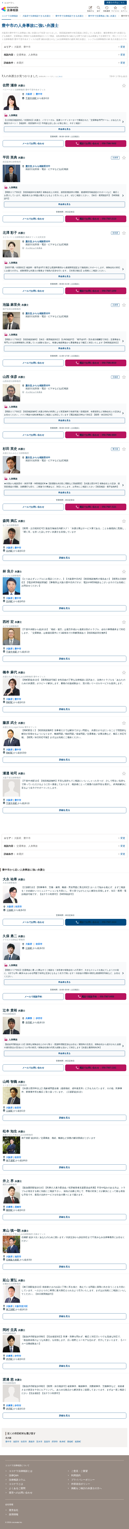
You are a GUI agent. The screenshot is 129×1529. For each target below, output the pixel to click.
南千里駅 (10, 1160)
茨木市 (39, 1441)
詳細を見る (64, 557)
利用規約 (76, 1475)
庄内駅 (9, 551)
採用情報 (13, 1514)
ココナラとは (16, 1484)
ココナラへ (9, 3)
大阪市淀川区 (21, 1306)
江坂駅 (10, 910)
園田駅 (9, 1210)
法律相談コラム (17, 1479)
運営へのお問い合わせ (20, 1492)
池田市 (18, 1256)
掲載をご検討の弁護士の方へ (86, 1488)
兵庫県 (29, 1018)
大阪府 (29, 94)
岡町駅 (9, 702)
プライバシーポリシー (83, 1479)
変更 (122, 46)
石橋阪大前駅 (13, 1259)
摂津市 (55, 1441)
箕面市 (47, 1441)
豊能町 (70, 1441)
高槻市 (32, 1441)
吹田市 (18, 906)
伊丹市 (39, 1018)
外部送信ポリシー (80, 1484)
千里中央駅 (31, 98)
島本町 (62, 1441)
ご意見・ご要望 (79, 1471)
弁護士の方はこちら (115, 2)
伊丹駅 (29, 1022)
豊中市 (39, 94)
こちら (59, 76)
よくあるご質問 (17, 1488)
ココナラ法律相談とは (20, 1471)
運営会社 (13, 1510)
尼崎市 (18, 1207)
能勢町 (78, 1441)
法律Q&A (13, 1475)
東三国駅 (10, 1309)
